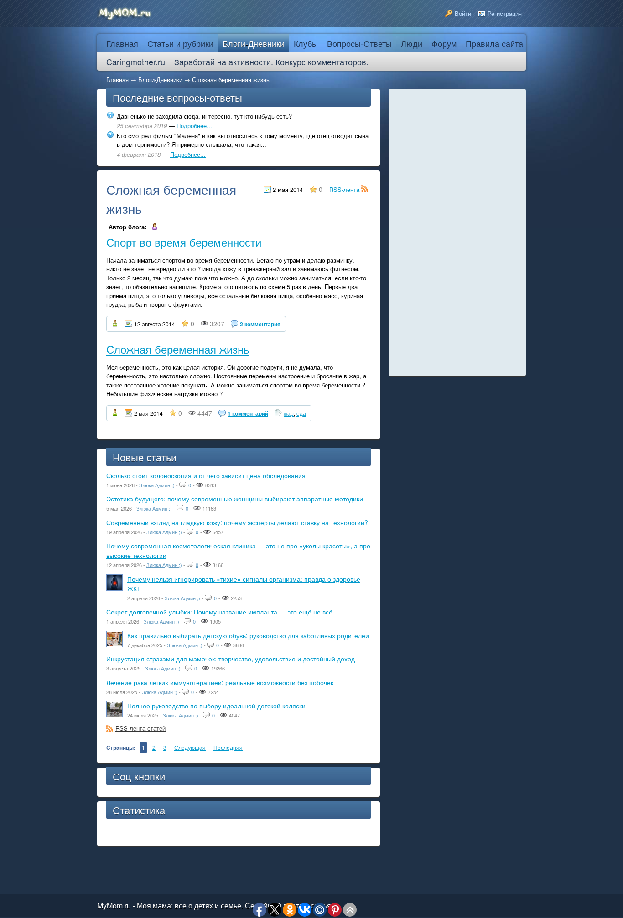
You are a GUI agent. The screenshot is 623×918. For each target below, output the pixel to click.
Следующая (190, 747)
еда (301, 413)
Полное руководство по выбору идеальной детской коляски (216, 705)
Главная (117, 79)
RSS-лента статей (140, 728)
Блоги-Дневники (160, 79)
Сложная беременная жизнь (231, 79)
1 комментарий (248, 413)
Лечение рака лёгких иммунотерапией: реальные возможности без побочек (219, 682)
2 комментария (260, 324)
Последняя (228, 747)
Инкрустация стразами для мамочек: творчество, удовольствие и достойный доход (230, 658)
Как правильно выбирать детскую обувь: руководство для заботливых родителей (248, 635)
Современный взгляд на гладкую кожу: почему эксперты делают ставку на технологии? (237, 522)
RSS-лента (345, 189)
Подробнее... (194, 125)
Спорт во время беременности (183, 242)
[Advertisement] (457, 232)
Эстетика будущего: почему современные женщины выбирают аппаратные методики (234, 498)
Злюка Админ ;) (157, 485)
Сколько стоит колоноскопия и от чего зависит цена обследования (206, 475)
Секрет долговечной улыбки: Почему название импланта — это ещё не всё (219, 611)
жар (289, 413)
